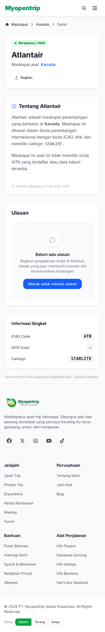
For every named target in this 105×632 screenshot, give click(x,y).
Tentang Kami (68, 475)
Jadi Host (64, 485)
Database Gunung (72, 555)
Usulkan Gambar (86, 377)
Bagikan (26, 77)
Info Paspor (66, 546)
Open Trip (12, 475)
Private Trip (13, 485)
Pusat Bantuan (16, 546)
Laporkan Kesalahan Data (53, 377)
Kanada (42, 24)
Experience (13, 494)
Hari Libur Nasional (72, 582)
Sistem (23, 622)
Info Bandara (67, 573)
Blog (60, 494)
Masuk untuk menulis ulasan (52, 284)
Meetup (10, 512)
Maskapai (19, 24)
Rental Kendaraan (18, 503)
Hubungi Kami (15, 555)
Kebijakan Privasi (18, 573)
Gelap (55, 622)
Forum (9, 521)
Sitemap (11, 582)
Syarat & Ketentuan (20, 564)
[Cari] (84, 8)
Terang (40, 622)
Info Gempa (66, 564)
